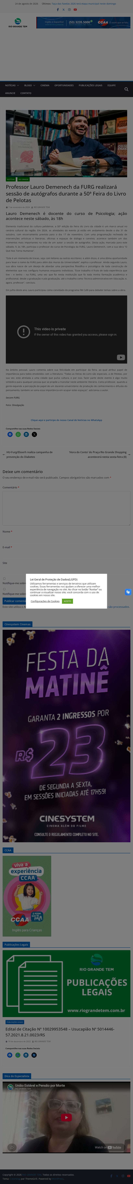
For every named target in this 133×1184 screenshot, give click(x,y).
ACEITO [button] (67, 601)
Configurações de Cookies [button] (45, 601)
